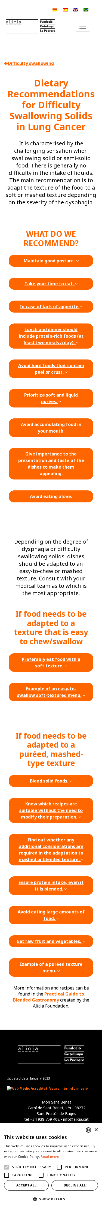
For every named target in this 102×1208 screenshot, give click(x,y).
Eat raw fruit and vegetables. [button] (49, 941)
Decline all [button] (75, 1185)
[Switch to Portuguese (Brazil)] (86, 9)
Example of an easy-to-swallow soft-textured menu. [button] (49, 692)
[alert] (51, 1165)
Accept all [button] (26, 1185)
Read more (50, 1156)
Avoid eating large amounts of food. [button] (51, 915)
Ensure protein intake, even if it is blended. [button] (51, 885)
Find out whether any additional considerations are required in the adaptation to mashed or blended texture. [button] (51, 849)
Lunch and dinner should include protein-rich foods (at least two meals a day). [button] (51, 336)
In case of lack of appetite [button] (49, 307)
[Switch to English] (75, 9)
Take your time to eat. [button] (49, 284)
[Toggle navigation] (82, 26)
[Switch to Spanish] (65, 9)
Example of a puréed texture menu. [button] (51, 967)
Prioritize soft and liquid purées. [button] (51, 398)
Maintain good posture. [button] (50, 261)
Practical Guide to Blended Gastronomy (48, 997)
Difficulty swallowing (31, 63)
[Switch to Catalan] (55, 9)
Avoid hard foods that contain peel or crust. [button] (51, 368)
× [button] (96, 1130)
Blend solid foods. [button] (49, 781)
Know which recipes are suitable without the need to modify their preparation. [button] (51, 810)
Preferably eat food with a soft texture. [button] (51, 662)
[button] (51, 1199)
